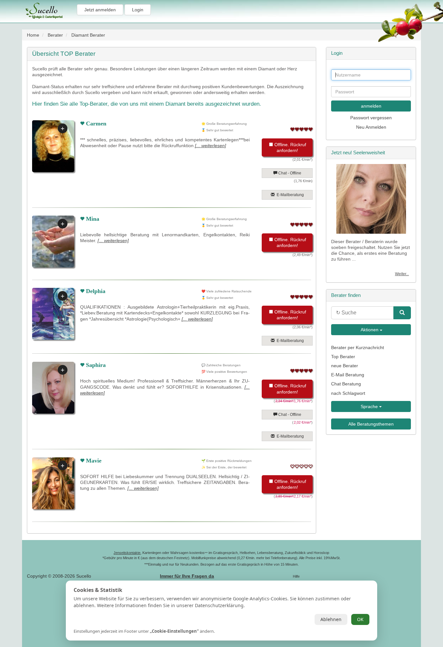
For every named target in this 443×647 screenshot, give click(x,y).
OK (360, 619)
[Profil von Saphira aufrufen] (51, 388)
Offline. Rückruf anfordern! (289, 147)
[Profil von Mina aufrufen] (51, 241)
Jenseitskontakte (127, 553)
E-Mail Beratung (347, 374)
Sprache (370, 406)
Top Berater (343, 356)
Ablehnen (330, 619)
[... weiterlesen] (210, 145)
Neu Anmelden (371, 127)
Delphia (94, 291)
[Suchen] (402, 312)
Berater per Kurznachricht (357, 347)
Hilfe (296, 576)
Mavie (93, 460)
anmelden (371, 106)
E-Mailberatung (289, 195)
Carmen (95, 123)
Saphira (95, 365)
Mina (91, 219)
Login (137, 9)
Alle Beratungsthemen (371, 424)
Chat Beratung (346, 383)
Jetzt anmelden (100, 9)
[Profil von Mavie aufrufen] (51, 483)
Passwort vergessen (371, 117)
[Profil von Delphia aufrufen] (51, 314)
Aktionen (370, 329)
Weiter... (402, 274)
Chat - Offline (289, 173)
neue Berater (344, 365)
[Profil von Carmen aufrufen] (51, 146)
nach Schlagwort (348, 393)
